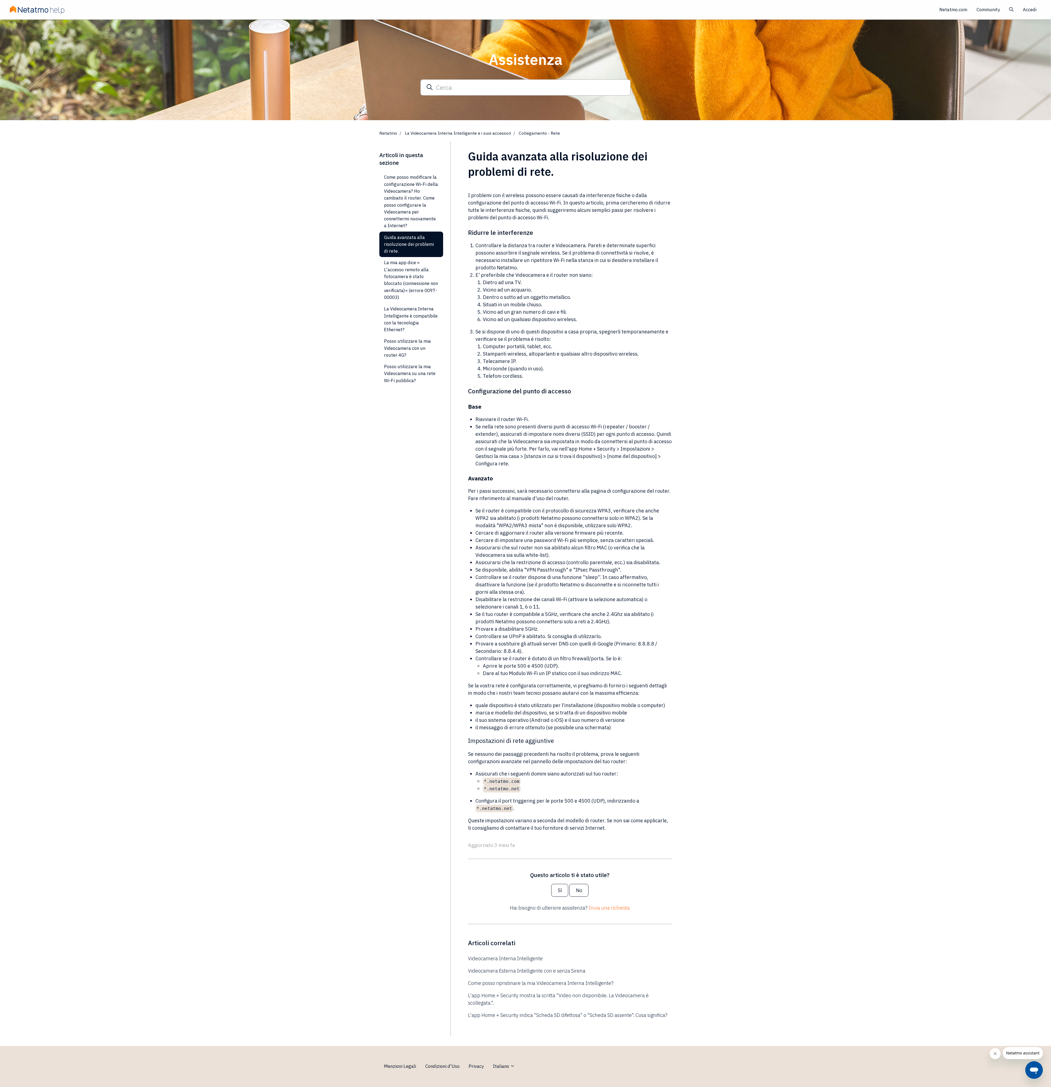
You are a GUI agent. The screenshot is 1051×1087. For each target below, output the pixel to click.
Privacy (476, 1066)
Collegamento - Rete (539, 133)
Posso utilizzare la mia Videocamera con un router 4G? (407, 348)
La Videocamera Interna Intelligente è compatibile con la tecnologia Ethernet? (411, 319)
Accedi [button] (1029, 10)
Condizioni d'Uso (442, 1066)
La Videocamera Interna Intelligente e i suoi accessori (458, 133)
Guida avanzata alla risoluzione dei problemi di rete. (409, 244)
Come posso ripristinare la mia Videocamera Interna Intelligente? (541, 983)
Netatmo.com (953, 10)
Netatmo (388, 133)
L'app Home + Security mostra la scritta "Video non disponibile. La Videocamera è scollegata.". (558, 999)
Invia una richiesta (609, 908)
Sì (560, 890)
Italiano (501, 1066)
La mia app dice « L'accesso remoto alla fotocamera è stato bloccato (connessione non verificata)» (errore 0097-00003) (411, 280)
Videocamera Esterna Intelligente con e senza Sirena (526, 971)
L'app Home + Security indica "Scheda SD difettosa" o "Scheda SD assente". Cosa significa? (568, 1015)
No (579, 890)
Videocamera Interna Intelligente (505, 958)
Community (988, 10)
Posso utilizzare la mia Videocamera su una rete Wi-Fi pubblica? (409, 374)
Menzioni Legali (400, 1066)
